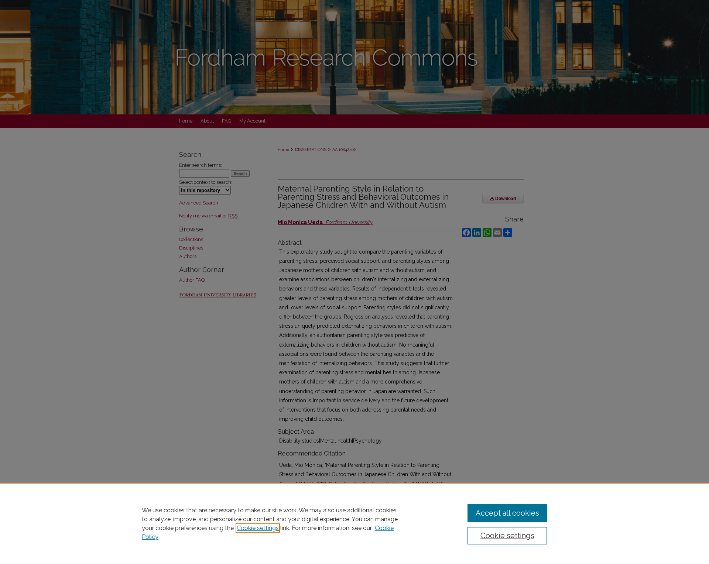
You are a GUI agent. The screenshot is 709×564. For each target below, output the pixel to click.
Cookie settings (258, 528)
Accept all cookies (507, 513)
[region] (354, 523)
